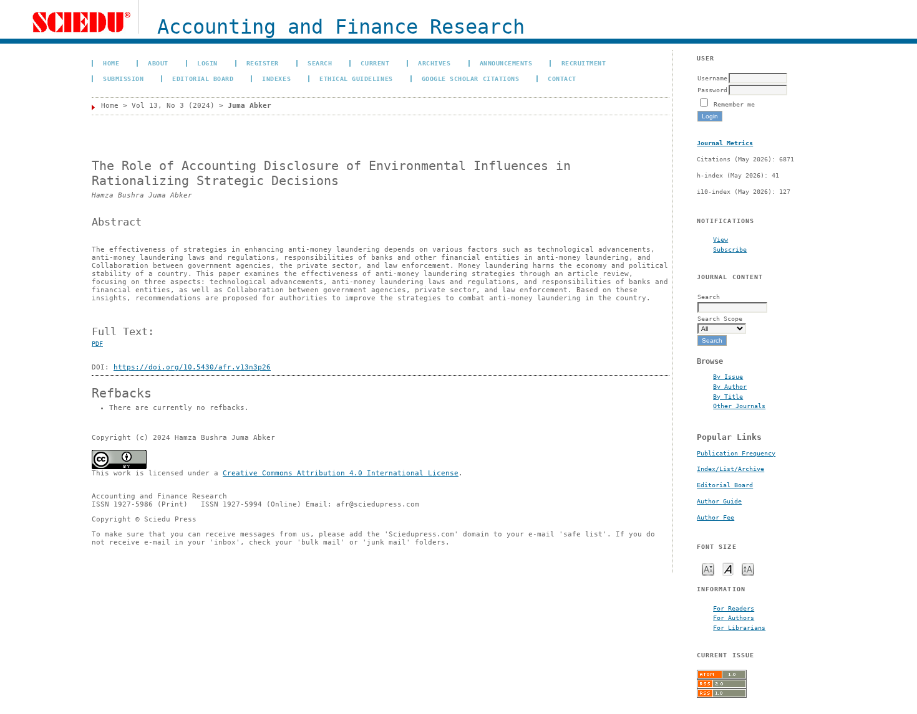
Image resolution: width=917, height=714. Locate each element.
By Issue (728, 376)
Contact (562, 78)
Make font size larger (748, 568)
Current (375, 63)
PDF (97, 343)
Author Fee (715, 517)
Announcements (506, 63)
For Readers (733, 608)
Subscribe (730, 249)
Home (111, 63)
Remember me (734, 104)
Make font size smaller (708, 568)
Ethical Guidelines (355, 78)
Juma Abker (249, 106)
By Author (730, 386)
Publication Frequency (736, 453)
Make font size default (728, 568)
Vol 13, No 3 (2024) (173, 106)
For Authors (733, 617)
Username (712, 78)
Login (207, 63)
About (158, 63)
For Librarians (739, 627)
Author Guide (719, 501)
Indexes (276, 78)
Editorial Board (725, 485)
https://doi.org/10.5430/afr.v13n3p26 (192, 367)
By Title (728, 396)
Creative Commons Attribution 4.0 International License (340, 473)
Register (262, 63)
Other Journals (739, 405)
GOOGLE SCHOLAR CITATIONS (470, 78)
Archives (434, 63)
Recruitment (583, 63)
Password (712, 89)
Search (320, 63)
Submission (123, 78)
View (720, 239)
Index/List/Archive (730, 468)
